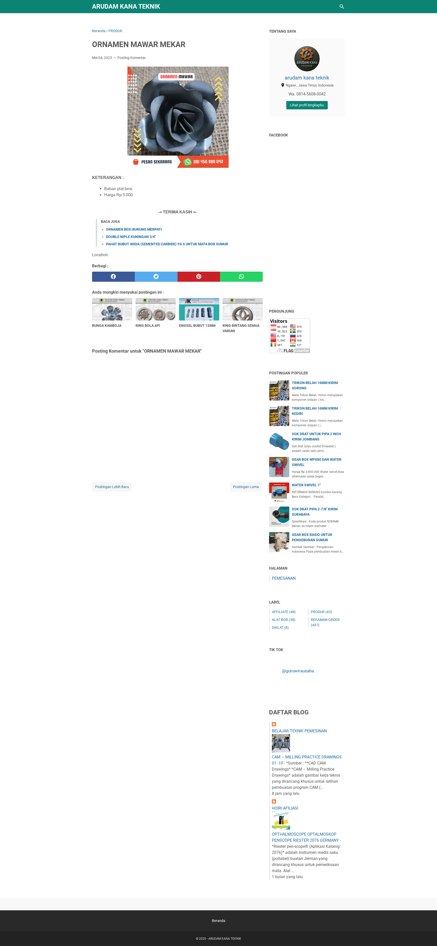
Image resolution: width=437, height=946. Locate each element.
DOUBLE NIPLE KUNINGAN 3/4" (131, 237)
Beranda (218, 921)
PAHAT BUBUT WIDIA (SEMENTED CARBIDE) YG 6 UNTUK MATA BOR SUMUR (167, 244)
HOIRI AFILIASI (285, 808)
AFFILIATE (284, 612)
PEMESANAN (284, 578)
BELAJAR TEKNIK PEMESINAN (299, 731)
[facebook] (113, 277)
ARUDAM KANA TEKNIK (126, 6)
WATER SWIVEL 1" (306, 485)
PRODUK (321, 612)
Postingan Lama (246, 487)
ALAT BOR (283, 620)
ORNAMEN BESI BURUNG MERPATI (134, 229)
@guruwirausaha (298, 670)
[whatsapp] (241, 277)
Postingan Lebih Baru (112, 487)
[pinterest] (199, 277)
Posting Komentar (131, 58)
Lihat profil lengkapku (307, 105)
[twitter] (156, 277)
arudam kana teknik (307, 78)
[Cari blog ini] (342, 7)
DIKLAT (280, 628)
